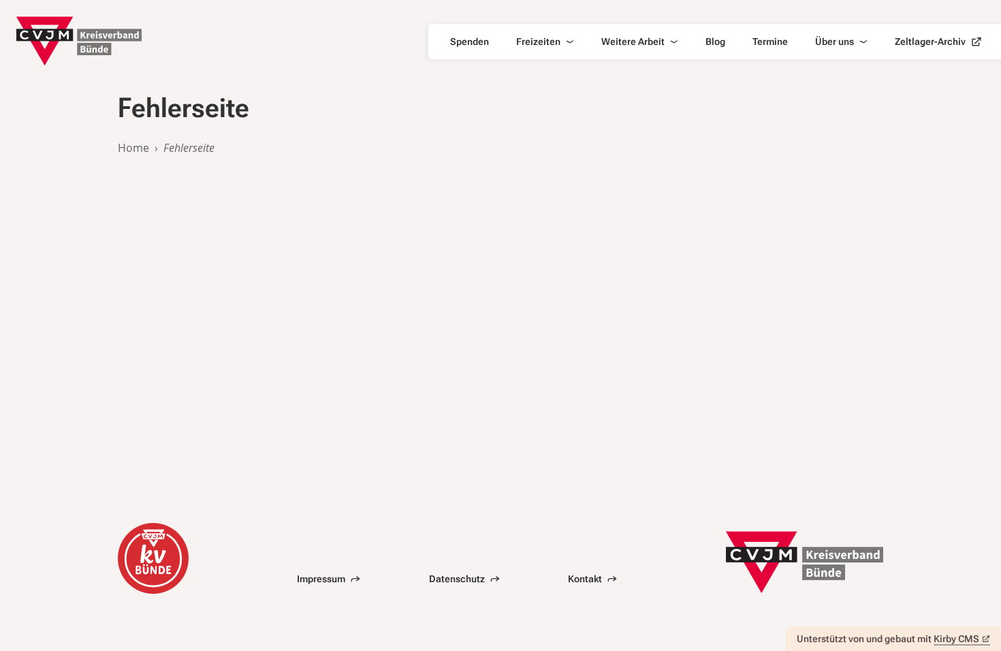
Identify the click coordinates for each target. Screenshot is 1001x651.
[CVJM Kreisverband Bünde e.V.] (79, 41)
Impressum (321, 578)
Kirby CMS (956, 638)
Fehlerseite (188, 147)
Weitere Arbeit (633, 41)
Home (133, 147)
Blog (715, 41)
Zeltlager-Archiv (930, 41)
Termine (770, 41)
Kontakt (585, 578)
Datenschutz (457, 578)
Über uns (834, 41)
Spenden (469, 41)
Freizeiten (538, 41)
